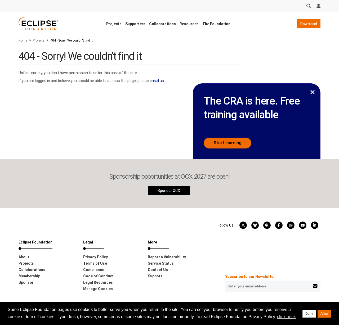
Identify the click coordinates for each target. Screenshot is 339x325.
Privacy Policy (95, 257)
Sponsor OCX (169, 190)
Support (155, 276)
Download (308, 24)
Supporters (135, 24)
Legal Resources (98, 282)
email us (157, 81)
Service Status (161, 263)
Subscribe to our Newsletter (250, 276)
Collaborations (162, 24)
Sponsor (26, 282)
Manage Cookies (98, 289)
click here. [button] (286, 316)
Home (23, 40)
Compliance (93, 270)
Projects (114, 24)
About (24, 257)
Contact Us (158, 270)
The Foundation (216, 24)
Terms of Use (95, 263)
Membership (29, 276)
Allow (324, 313)
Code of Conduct (98, 276)
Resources (189, 24)
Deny (309, 313)
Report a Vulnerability (167, 257)
